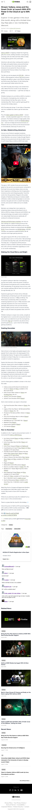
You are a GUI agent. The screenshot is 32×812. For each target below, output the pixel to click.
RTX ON (21, 75)
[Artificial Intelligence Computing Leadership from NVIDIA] (16, 1)
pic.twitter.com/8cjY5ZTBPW (9, 515)
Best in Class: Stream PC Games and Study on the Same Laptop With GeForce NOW (16, 693)
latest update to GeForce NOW (14, 115)
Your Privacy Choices (20, 803)
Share (18, 31)
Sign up (10, 321)
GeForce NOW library (16, 435)
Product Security (18, 806)
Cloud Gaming (9, 528)
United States (16, 799)
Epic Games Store (13, 453)
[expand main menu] (2, 2)
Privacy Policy (8, 803)
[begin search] (4, 2)
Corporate (4, 745)
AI (2, 755)
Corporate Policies (6, 806)
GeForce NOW (5, 52)
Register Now (6, 559)
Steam (11, 389)
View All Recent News (24, 780)
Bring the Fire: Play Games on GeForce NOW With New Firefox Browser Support (16, 634)
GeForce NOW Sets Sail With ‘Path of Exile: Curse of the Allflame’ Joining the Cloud (15, 722)
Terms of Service (11, 805)
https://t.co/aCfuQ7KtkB (12, 513)
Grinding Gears (8, 394)
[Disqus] (16, 583)
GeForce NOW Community (15, 28)
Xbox (17, 389)
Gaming (3, 732)
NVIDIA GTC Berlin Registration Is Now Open (16, 552)
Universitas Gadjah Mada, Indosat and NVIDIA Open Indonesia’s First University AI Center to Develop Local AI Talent (15, 760)
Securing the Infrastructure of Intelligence (13, 748)
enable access (21, 478)
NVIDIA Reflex (21, 229)
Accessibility (20, 805)
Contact (26, 806)
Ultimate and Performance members (11, 221)
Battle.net (6, 444)
